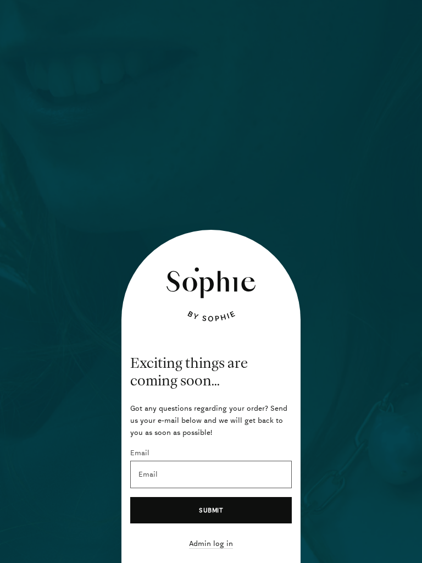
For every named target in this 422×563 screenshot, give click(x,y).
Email (139, 452)
